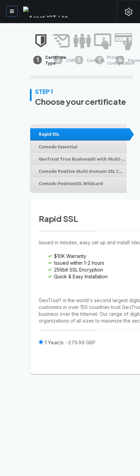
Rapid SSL (49, 134)
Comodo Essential (58, 147)
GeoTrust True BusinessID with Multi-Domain (82, 159)
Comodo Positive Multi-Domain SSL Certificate (82, 171)
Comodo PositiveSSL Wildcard (71, 183)
